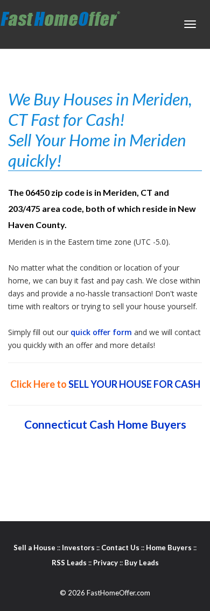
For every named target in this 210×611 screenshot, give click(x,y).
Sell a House (34, 547)
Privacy (105, 562)
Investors (78, 547)
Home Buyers (169, 547)
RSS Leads (69, 562)
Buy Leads (141, 562)
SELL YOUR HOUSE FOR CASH (134, 384)
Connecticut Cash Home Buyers (105, 424)
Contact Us (120, 547)
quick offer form (101, 332)
